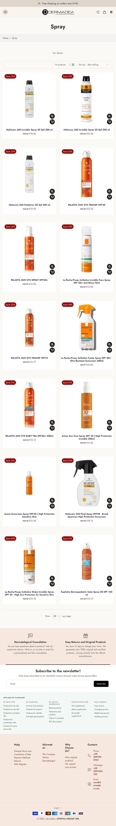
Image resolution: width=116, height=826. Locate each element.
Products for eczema (34, 709)
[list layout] (69, 64)
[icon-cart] (104, 12)
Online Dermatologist (48, 759)
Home (5, 38)
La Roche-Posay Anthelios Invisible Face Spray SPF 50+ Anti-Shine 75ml (86, 281)
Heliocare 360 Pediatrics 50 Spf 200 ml (29, 204)
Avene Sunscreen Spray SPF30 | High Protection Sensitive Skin (29, 515)
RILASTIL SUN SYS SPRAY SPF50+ (29, 280)
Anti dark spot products (35, 716)
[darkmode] (110, 12)
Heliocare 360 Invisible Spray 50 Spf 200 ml (29, 129)
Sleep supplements (79, 709)
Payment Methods (22, 757)
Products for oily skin (11, 709)
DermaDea (50, 818)
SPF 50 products (55, 721)
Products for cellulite (34, 713)
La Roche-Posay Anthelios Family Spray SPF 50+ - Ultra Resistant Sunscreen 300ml (86, 359)
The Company (48, 754)
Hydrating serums (101, 716)
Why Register (20, 764)
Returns (17, 760)
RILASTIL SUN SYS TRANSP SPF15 (29, 358)
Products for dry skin (11, 705)
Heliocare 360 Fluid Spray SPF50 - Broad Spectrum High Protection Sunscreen (86, 515)
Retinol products (55, 708)
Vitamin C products (56, 718)
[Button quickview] (52, 116)
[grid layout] (73, 64)
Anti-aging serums (101, 709)
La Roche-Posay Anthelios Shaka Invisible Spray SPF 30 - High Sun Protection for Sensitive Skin (29, 593)
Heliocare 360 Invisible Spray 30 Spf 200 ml (87, 129)
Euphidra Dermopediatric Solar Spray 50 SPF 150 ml (86, 593)
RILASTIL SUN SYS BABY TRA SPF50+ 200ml (29, 436)
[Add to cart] (52, 121)
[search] (98, 12)
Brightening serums (101, 713)
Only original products (71, 759)
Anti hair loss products (34, 705)
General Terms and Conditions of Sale (22, 752)
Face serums (99, 705)
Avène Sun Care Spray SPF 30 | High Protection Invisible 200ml (87, 437)
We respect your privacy (70, 765)
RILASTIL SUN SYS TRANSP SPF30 (86, 204)
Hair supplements (78, 705)
